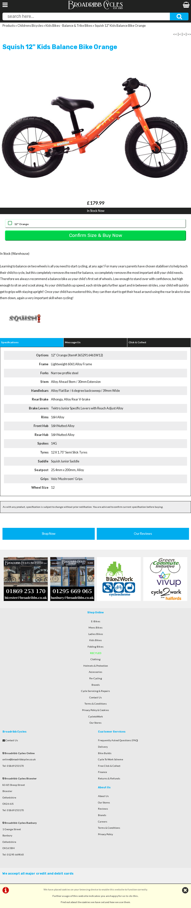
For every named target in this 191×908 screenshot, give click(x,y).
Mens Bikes (95, 627)
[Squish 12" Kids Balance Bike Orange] (95, 128)
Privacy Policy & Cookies (95, 710)
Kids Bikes (95, 640)
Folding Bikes (95, 646)
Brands (96, 684)
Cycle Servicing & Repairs (95, 690)
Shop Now (48, 534)
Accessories (95, 671)
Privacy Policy (105, 834)
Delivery (103, 746)
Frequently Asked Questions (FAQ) (118, 740)
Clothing (95, 659)
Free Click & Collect (109, 765)
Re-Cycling (95, 678)
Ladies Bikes (95, 633)
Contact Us (95, 697)
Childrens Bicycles (30, 26)
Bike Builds (104, 753)
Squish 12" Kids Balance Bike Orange (120, 26)
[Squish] (25, 330)
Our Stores (95, 722)
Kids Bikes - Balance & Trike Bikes (69, 26)
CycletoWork (95, 716)
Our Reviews (143, 534)
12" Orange (21, 224)
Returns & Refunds (109, 778)
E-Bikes (95, 621)
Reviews (103, 808)
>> (189, 34)
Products (8, 26)
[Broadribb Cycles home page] (95, 9)
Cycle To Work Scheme (110, 759)
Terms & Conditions (96, 703)
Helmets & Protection (95, 665)
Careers (102, 821)
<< (175, 34)
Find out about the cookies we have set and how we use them (95, 902)
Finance (102, 771)
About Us (103, 795)
